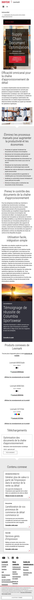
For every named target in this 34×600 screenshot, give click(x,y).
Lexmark (5, 562)
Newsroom (26, 567)
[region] (17, 593)
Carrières (4, 569)
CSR (3, 572)
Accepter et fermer (17, 597)
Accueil (21, 2)
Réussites (25, 570)
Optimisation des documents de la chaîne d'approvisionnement (14, 440)
